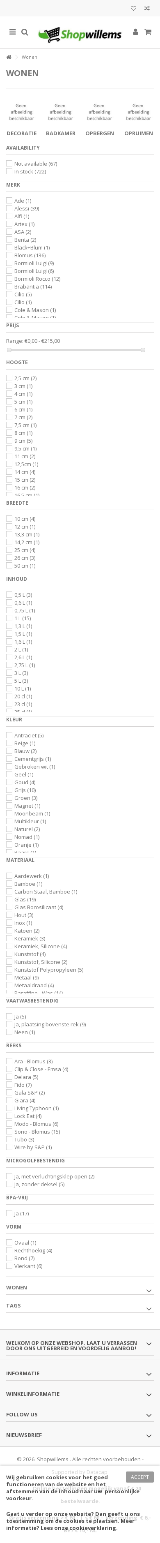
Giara (24, 1100)
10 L (22, 688)
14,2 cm (26, 542)
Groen (25, 798)
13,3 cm (26, 534)
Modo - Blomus (36, 1123)
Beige (24, 743)
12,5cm (26, 464)
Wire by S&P (33, 1147)
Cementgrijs (32, 758)
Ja (20, 1016)
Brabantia (33, 286)
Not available (35, 163)
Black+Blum (32, 247)
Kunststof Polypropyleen (48, 969)
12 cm (24, 526)
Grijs (25, 790)
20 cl (23, 696)
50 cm (24, 565)
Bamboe (28, 883)
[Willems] (80, 32)
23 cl (23, 704)
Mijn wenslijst (133, 9)
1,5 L (23, 634)
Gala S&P (29, 1092)
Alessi (26, 208)
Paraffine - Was (38, 993)
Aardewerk (31, 876)
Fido (23, 1084)
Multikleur (30, 821)
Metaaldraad (34, 985)
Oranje (26, 844)
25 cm (24, 550)
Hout (23, 915)
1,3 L (23, 626)
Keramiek (29, 938)
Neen (24, 1032)
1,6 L (23, 641)
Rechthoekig (33, 1250)
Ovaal (25, 1242)
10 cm (24, 518)
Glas (25, 899)
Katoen (26, 930)
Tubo (24, 1139)
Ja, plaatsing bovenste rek (50, 1024)
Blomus (30, 255)
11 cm (24, 456)
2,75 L (24, 665)
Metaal (26, 977)
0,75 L (24, 610)
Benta (25, 239)
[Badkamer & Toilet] (60, 112)
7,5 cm (25, 425)
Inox (23, 922)
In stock (30, 171)
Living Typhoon (36, 1108)
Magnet (27, 805)
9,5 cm (25, 448)
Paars (25, 852)
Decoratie (22, 133)
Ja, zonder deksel (39, 1184)
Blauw (25, 751)
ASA (22, 232)
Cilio (23, 294)
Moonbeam (32, 813)
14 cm (24, 472)
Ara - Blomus (33, 1061)
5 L (21, 680)
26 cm (24, 557)
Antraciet (28, 735)
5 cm (23, 401)
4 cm (23, 393)
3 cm (23, 386)
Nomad (26, 837)
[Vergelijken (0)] (147, 9)
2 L (21, 649)
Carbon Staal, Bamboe (45, 891)
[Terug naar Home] (8, 57)
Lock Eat (27, 1116)
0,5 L (23, 594)
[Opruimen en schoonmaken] (138, 112)
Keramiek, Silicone (40, 946)
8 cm (23, 433)
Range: (14, 340)
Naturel (27, 829)
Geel (23, 774)
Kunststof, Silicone (40, 962)
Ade (22, 200)
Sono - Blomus (37, 1131)
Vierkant (28, 1266)
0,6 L (23, 602)
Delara (26, 1077)
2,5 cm (25, 378)
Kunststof (30, 954)
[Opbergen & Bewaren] (99, 112)
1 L (22, 618)
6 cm (23, 409)
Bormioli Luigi (34, 263)
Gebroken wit (34, 766)
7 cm (23, 417)
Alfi (21, 216)
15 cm (24, 479)
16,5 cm (26, 495)
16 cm (24, 487)
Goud (24, 782)
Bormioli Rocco (37, 278)
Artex (24, 224)
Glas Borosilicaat (38, 907)
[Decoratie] (21, 112)
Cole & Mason (35, 310)
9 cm (23, 440)
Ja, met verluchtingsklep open (54, 1176)
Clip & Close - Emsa (41, 1069)
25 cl (23, 712)
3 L (21, 673)
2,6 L (23, 657)
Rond (24, 1258)
